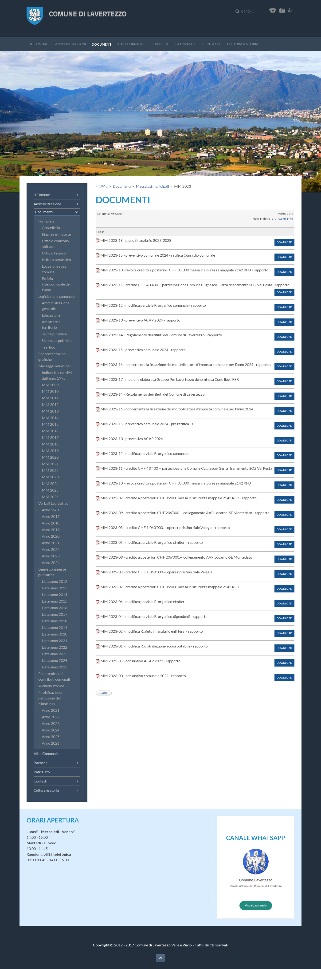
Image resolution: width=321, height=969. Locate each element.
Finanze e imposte (56, 234)
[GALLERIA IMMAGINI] (283, 10)
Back (104, 692)
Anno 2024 (50, 562)
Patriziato (185, 44)
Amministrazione (71, 44)
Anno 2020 (50, 536)
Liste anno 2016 (54, 607)
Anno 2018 (50, 523)
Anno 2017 (50, 516)
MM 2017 (50, 437)
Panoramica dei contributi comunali (54, 676)
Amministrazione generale (55, 306)
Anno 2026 (50, 743)
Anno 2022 (50, 549)
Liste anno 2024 (54, 660)
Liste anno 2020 (54, 634)
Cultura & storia (242, 44)
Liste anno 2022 (54, 647)
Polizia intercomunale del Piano (56, 284)
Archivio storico (51, 685)
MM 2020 (50, 457)
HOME (102, 186)
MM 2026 (50, 496)
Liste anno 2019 (54, 627)
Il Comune (39, 44)
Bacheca (160, 44)
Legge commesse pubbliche (52, 572)
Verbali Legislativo (53, 503)
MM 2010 (50, 391)
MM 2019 (50, 450)
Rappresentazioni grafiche (52, 356)
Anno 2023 (50, 556)
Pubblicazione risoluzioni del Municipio (50, 698)
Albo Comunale (131, 44)
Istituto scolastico (56, 259)
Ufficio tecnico (54, 253)
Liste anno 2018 (54, 621)
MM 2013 (50, 411)
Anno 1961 (50, 510)
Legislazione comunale (56, 296)
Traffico (48, 347)
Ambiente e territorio (51, 324)
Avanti (282, 218)
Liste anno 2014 (54, 594)
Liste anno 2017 (54, 614)
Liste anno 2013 (54, 588)
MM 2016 (50, 431)
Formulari (46, 221)
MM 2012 (50, 404)
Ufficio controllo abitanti (55, 243)
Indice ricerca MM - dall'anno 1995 (58, 375)
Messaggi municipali (152, 186)
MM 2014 (50, 417)
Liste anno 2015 (54, 601)
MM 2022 (50, 470)
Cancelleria (51, 227)
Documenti (102, 44)
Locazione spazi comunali (54, 269)
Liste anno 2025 (54, 667)
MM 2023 (50, 477)
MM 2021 (50, 463)
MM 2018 (50, 444)
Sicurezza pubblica (57, 340)
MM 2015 (50, 424)
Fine (290, 218)
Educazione (51, 315)
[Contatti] (272, 10)
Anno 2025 (50, 736)
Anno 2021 (50, 542)
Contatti (211, 44)
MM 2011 (50, 398)
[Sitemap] (290, 10)
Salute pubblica (54, 334)
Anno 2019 (50, 529)
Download (284, 242)
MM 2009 (50, 384)
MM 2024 (50, 483)
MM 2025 (50, 490)
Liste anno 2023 (54, 653)
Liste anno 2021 (54, 640)
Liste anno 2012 (54, 581)
